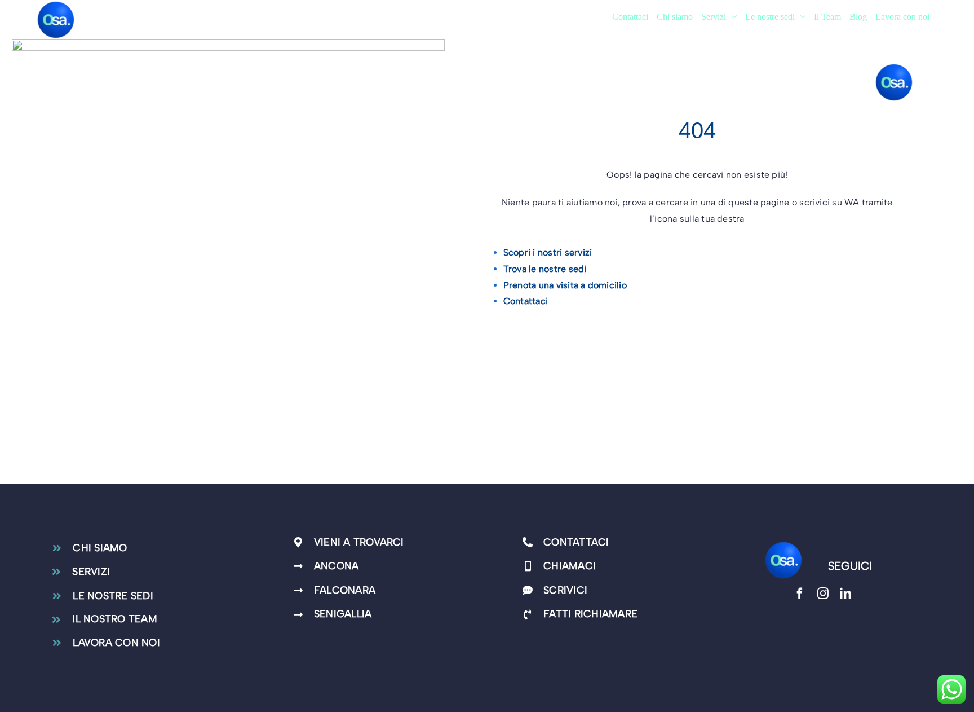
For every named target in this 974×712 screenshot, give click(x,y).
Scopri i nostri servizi (547, 252)
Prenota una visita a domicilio (565, 285)
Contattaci (525, 301)
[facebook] (799, 593)
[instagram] (823, 593)
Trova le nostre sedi (545, 268)
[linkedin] (845, 593)
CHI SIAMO (100, 548)
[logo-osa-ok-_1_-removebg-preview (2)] (783, 544)
